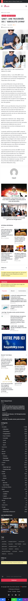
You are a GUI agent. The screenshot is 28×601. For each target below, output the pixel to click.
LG (19, 546)
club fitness (4, 544)
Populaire (4, 291)
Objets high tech (11, 15)
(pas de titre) (18, 383)
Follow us (3, 558)
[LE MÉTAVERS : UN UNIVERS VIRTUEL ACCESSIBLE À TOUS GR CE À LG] (5, 327)
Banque (3, 451)
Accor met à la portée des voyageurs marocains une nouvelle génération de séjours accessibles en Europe (7, 387)
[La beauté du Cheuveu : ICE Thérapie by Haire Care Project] (5, 307)
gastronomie (4, 546)
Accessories (6, 491)
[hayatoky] (7, 6)
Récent (13, 291)
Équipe (18, 591)
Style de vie (4, 504)
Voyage (3, 507)
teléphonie (4, 553)
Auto (3, 449)
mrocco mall (4, 548)
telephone (21, 551)
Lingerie (5, 496)
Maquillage (5, 458)
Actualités (4, 426)
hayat (4, 25)
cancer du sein (21, 541)
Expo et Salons (6, 435)
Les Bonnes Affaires (6, 487)
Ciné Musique (6, 431)
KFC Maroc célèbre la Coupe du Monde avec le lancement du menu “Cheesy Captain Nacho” (20, 256)
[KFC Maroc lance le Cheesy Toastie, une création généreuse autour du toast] (21, 232)
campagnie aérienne (12, 541)
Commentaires (22, 291)
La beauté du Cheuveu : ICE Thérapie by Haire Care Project (17, 307)
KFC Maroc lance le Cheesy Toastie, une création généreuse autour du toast (20, 239)
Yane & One (10, 553)
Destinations (6, 509)
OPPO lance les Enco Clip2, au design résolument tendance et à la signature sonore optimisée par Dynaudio (7, 257)
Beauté (3, 453)
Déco (3, 464)
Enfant (4, 476)
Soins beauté (6, 460)
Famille (3, 473)
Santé (4, 440)
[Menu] (2, 6)
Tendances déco (7, 469)
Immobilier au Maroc (13, 546)
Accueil (4, 12)
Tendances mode (7, 498)
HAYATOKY (24, 586)
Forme (3, 480)
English (3, 471)
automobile (4, 541)
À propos (14, 591)
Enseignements (6, 433)
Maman (5, 478)
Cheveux (5, 456)
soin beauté (14, 551)
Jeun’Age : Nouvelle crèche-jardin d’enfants (13, 312)
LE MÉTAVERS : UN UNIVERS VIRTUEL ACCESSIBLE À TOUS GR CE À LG (18, 327)
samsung (16, 548)
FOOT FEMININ (18, 544)
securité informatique (6, 551)
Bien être (5, 482)
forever (24, 544)
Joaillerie (5, 493)
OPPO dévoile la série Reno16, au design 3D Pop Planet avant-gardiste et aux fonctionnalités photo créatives (7, 233)
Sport (4, 444)
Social (4, 442)
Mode (3, 489)
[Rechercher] (26, 6)
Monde (3, 500)
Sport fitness (6, 484)
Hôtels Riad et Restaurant (9, 511)
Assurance (4, 447)
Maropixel (17, 589)
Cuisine (8, 12)
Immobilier (5, 438)
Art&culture (5, 429)
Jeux (4, 502)
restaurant (11, 548)
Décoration (10, 544)
